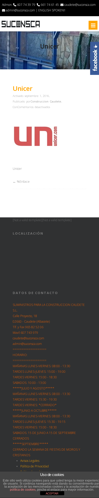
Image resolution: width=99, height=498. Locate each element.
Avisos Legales (29, 461)
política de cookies (23, 489)
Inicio (41, 55)
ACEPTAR (52, 493)
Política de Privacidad (34, 466)
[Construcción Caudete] (21, 27)
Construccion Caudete (45, 101)
